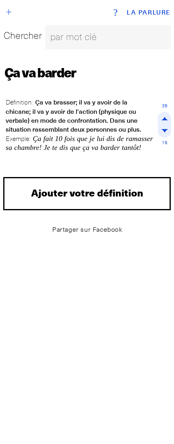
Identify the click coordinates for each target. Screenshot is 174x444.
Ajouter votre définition (87, 193)
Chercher (23, 35)
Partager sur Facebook (87, 229)
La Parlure (149, 12)
